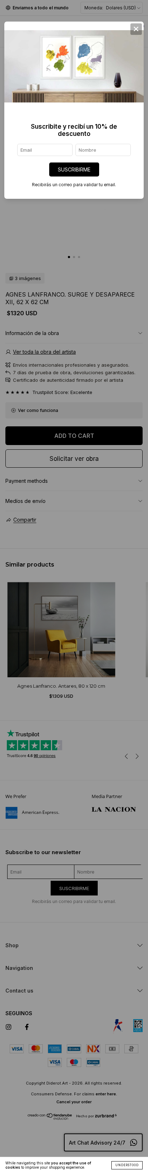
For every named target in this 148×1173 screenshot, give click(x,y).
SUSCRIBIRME (74, 169)
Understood (127, 1165)
